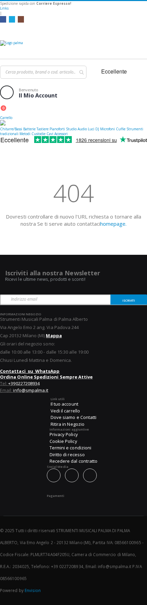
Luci (91, 129)
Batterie (29, 129)
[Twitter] (12, 19)
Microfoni (107, 129)
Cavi (49, 133)
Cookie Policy (63, 441)
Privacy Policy (64, 434)
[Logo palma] (73, 47)
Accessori (61, 133)
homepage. (113, 223)
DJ (97, 129)
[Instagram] (21, 19)
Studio (71, 129)
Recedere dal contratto (73, 461)
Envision (33, 590)
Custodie (38, 133)
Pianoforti (57, 129)
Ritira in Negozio (67, 424)
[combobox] (43, 72)
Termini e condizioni (70, 448)
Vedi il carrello (65, 411)
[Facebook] (3, 19)
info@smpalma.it (30, 390)
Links (4, 8)
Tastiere (43, 129)
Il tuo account (64, 404)
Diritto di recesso (67, 454)
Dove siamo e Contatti (73, 417)
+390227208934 (24, 383)
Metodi (24, 133)
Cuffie (120, 129)
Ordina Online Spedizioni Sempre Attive (46, 377)
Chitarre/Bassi (11, 129)
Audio (82, 129)
